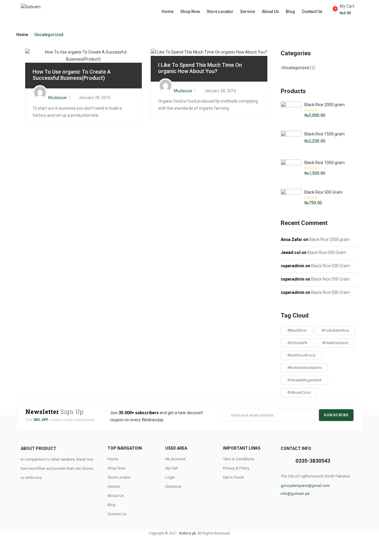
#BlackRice (296, 330)
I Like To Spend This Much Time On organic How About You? (200, 68)
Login (170, 477)
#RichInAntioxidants (304, 367)
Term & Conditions (238, 459)
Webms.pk (187, 533)
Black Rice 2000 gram (329, 239)
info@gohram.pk (295, 493)
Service (247, 11)
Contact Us (312, 11)
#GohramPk (297, 343)
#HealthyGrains (335, 343)
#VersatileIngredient (304, 380)
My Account (175, 459)
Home (168, 11)
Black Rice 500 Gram (326, 252)
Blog (290, 11)
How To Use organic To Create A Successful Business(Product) (72, 75)
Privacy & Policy (236, 468)
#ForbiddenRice (335, 330)
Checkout (173, 486)
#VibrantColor (299, 392)
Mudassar (57, 97)
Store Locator (220, 11)
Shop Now (190, 11)
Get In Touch (233, 477)
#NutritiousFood (301, 355)
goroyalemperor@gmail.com (305, 485)
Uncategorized (295, 67)
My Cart (171, 468)
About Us (270, 11)
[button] (348, 9)
